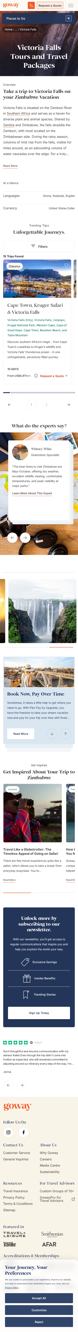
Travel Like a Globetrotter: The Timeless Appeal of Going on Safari (30, 851)
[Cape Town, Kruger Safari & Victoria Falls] (37, 322)
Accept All (39, 1298)
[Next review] (22, 1085)
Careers (46, 1159)
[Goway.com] (11, 5)
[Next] (65, 734)
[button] (53, 375)
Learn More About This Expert (32, 493)
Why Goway (49, 1153)
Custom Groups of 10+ (57, 1191)
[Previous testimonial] (12, 538)
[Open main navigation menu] (70, 5)
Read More (20, 733)
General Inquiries (15, 1159)
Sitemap (9, 1210)
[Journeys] (12, 789)
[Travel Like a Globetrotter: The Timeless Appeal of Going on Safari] (32, 813)
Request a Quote (50, 5)
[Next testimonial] (25, 538)
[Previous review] (8, 1085)
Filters (43, 247)
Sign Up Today (39, 1013)
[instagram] (8, 1132)
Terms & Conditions (18, 1203)
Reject (39, 1322)
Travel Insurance (15, 1191)
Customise (39, 1310)
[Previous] (52, 734)
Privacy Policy (14, 1197)
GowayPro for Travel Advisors (51, 1199)
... (16, 29)
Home (8, 29)
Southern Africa (18, 113)
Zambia (8, 125)
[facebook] (23, 1132)
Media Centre (50, 1165)
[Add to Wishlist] (66, 265)
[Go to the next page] (69, 405)
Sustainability (50, 1172)
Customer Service (16, 1153)
